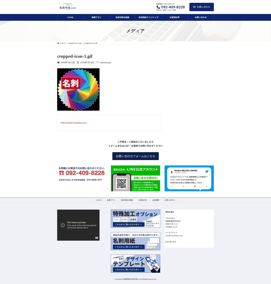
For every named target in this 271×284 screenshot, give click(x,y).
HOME (98, 200)
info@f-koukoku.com (174, 235)
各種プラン (111, 200)
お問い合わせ (203, 7)
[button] (135, 156)
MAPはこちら (170, 242)
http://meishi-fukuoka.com (74, 122)
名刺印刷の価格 (127, 200)
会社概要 (155, 200)
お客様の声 (142, 200)
